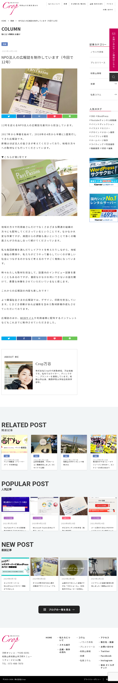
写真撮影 (110, 144)
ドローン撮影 (108, 132)
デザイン (95, 132)
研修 (104, 148)
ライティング (97, 144)
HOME (49, 637)
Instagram (107, 660)
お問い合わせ (108, 10)
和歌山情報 (96, 73)
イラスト (95, 128)
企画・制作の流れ (96, 4)
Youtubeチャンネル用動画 (104, 120)
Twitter (105, 651)
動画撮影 (95, 148)
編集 (110, 148)
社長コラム (96, 94)
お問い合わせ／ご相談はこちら (113, 52)
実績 (65, 4)
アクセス (110, 4)
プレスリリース (98, 62)
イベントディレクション (102, 124)
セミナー (106, 128)
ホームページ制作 (99, 140)
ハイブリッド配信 (99, 136)
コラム (82, 637)
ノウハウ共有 (97, 51)
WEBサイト (27, 318)
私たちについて (54, 4)
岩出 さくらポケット (107, 666)
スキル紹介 (64, 644)
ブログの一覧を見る (60, 609)
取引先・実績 (107, 642)
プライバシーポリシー (92, 679)
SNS (93, 116)
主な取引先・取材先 (78, 4)
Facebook (106, 655)
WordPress (103, 116)
